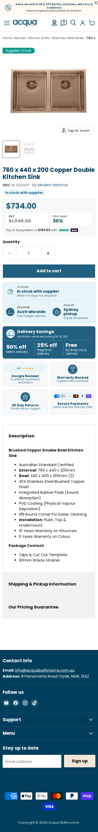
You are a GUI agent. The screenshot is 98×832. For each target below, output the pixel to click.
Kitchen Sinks (38, 38)
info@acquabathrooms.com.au (44, 670)
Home (7, 38)
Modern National (53, 185)
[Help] (63, 23)
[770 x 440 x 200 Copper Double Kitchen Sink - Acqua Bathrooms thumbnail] (11, 149)
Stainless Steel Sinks (68, 38)
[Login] (82, 23)
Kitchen (20, 38)
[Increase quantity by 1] (48, 253)
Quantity (11, 242)
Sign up (80, 761)
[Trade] (54, 23)
